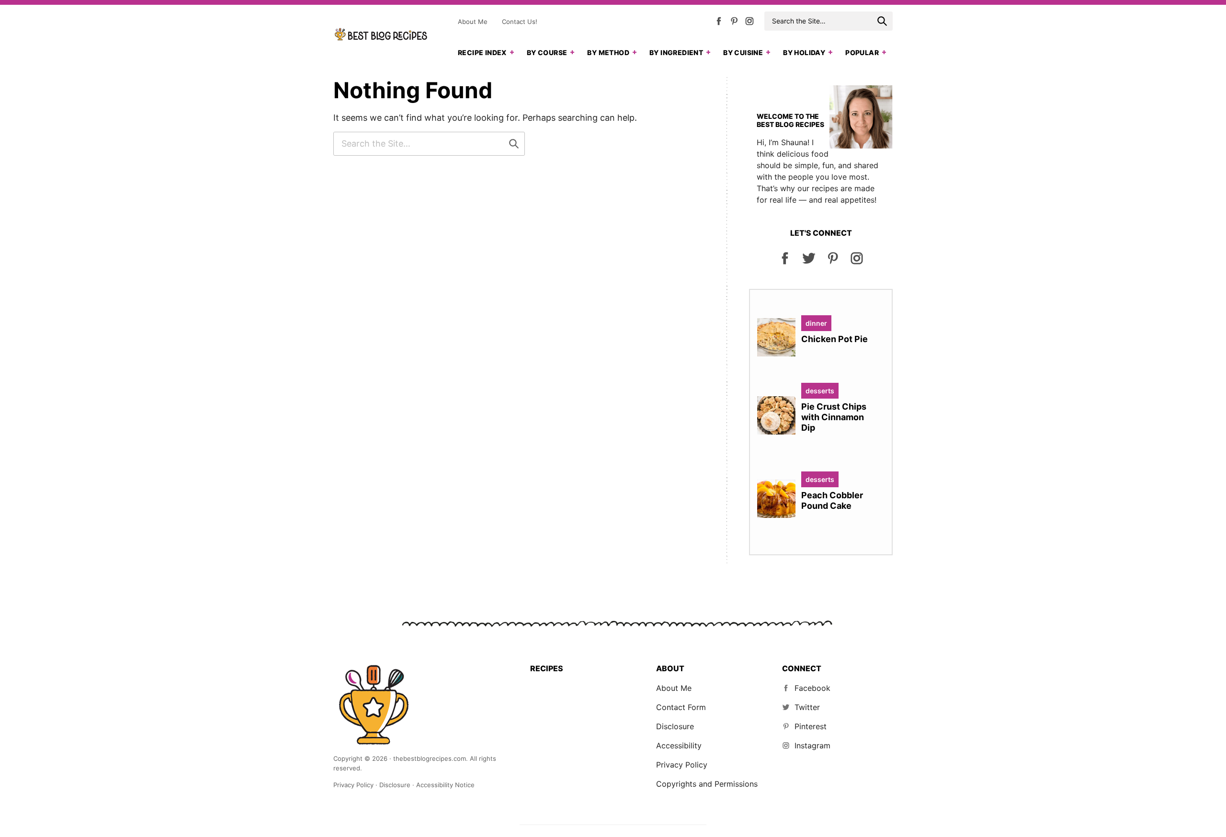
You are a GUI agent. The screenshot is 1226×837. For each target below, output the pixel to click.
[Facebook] (719, 23)
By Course (547, 52)
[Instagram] (749, 23)
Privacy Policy (681, 764)
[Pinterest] (734, 23)
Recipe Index (482, 52)
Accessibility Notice (445, 785)
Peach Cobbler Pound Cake (832, 500)
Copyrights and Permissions (707, 784)
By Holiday (804, 52)
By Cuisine (743, 52)
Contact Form (681, 707)
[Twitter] (809, 262)
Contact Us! (519, 21)
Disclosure (675, 726)
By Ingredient (676, 52)
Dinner (816, 323)
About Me (473, 21)
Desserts (820, 391)
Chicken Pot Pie (834, 339)
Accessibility (679, 745)
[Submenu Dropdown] (512, 52)
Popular (862, 52)
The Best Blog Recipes (381, 34)
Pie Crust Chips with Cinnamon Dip (833, 416)
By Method (608, 52)
